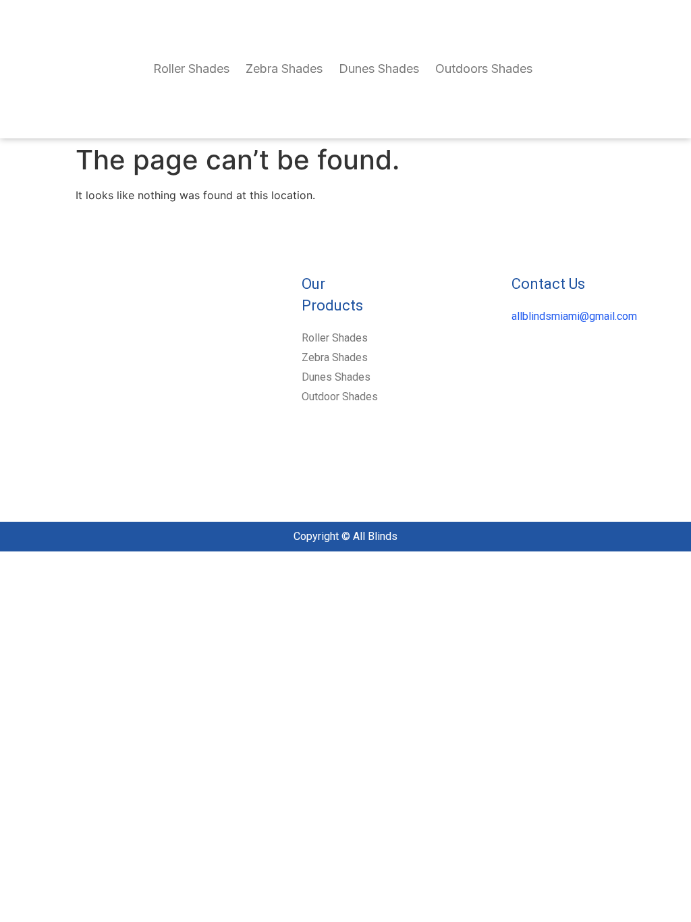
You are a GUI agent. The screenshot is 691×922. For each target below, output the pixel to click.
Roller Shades (191, 68)
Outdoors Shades (483, 68)
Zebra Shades (284, 68)
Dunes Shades (379, 68)
